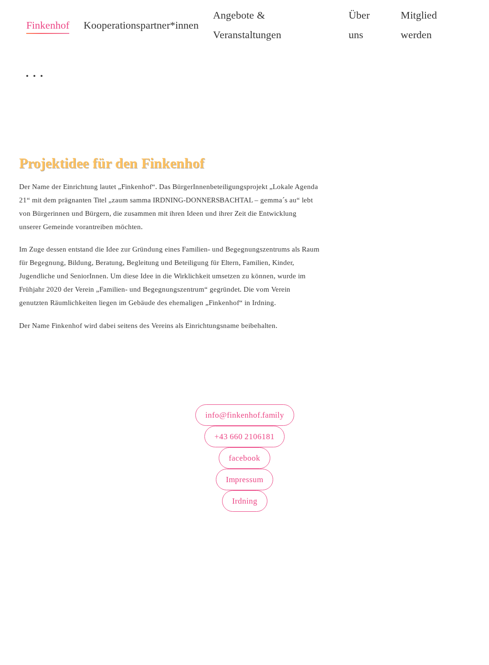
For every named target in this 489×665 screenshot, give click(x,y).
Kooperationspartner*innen (141, 25)
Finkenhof (47, 25)
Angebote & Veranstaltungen (247, 25)
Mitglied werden (419, 25)
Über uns (359, 25)
